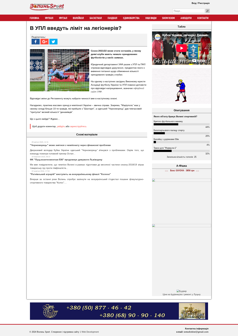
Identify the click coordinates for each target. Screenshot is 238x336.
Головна (34, 18)
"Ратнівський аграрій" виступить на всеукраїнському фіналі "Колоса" (70, 174)
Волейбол (78, 18)
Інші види (150, 18)
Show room (168, 18)
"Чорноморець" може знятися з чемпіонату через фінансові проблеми (70, 145)
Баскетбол (96, 18)
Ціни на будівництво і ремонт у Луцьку (182, 294)
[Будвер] (182, 291)
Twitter (53, 41)
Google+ (44, 41)
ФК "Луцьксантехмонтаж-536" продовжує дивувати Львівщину (66, 159)
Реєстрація (204, 3)
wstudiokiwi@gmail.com (196, 332)
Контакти (202, 18)
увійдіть (61, 126)
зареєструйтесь (78, 126)
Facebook (36, 41)
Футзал (63, 18)
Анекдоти (186, 18)
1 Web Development (89, 332)
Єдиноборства (131, 18)
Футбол (49, 18)
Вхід (194, 3)
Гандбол (112, 18)
